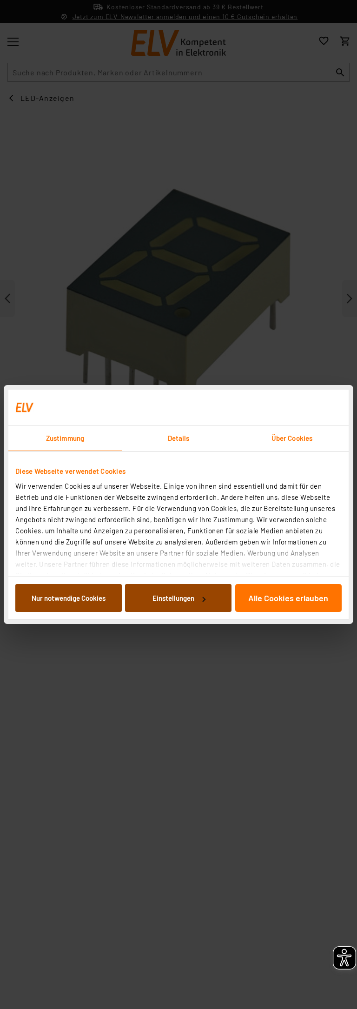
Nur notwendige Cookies (69, 598)
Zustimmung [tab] (65, 438)
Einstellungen (173, 598)
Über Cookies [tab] (291, 438)
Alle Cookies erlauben (288, 598)
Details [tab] (179, 438)
